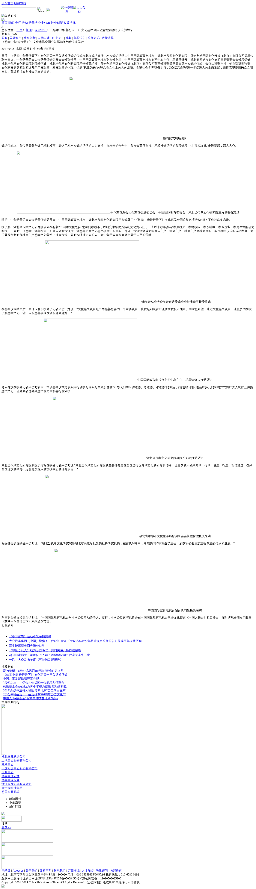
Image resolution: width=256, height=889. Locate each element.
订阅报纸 (74, 870)
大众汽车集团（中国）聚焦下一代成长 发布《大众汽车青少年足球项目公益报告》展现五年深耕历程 (75, 641)
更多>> (6, 827)
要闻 (4, 38)
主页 (19, 30)
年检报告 (80, 38)
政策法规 (70, 22)
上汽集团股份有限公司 (16, 760)
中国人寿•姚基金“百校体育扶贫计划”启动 (30, 698)
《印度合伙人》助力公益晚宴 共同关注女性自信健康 (45, 650)
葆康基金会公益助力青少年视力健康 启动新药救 (35, 686)
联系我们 (60, 870)
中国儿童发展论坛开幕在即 (21, 678)
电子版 (5, 870)
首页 (4, 22)
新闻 (11, 22)
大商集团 (7, 772)
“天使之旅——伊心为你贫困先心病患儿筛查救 (33, 682)
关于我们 (31, 870)
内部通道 (116, 870)
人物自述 (44, 38)
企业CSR (44, 22)
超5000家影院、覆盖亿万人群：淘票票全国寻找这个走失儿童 (49, 655)
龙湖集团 (7, 764)
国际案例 (16, 38)
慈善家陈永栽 (10, 780)
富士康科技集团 (11, 788)
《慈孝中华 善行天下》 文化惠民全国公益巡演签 (35, 674)
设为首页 (7, 3)
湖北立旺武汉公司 (13, 756)
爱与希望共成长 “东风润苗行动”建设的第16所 (33, 670)
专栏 (18, 22)
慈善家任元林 (10, 776)
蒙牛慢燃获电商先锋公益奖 (27, 645)
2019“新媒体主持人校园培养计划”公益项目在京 (34, 690)
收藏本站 (20, 3)
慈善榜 (32, 22)
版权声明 (46, 870)
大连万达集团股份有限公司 (19, 768)
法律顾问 (102, 870)
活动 (25, 22)
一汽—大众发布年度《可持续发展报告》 (36, 659)
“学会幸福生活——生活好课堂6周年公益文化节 (34, 694)
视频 (69, 38)
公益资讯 (94, 38)
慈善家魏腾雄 (10, 791)
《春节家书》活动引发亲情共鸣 (30, 636)
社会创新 (57, 22)
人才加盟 (88, 870)
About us (18, 870)
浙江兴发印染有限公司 (16, 784)
